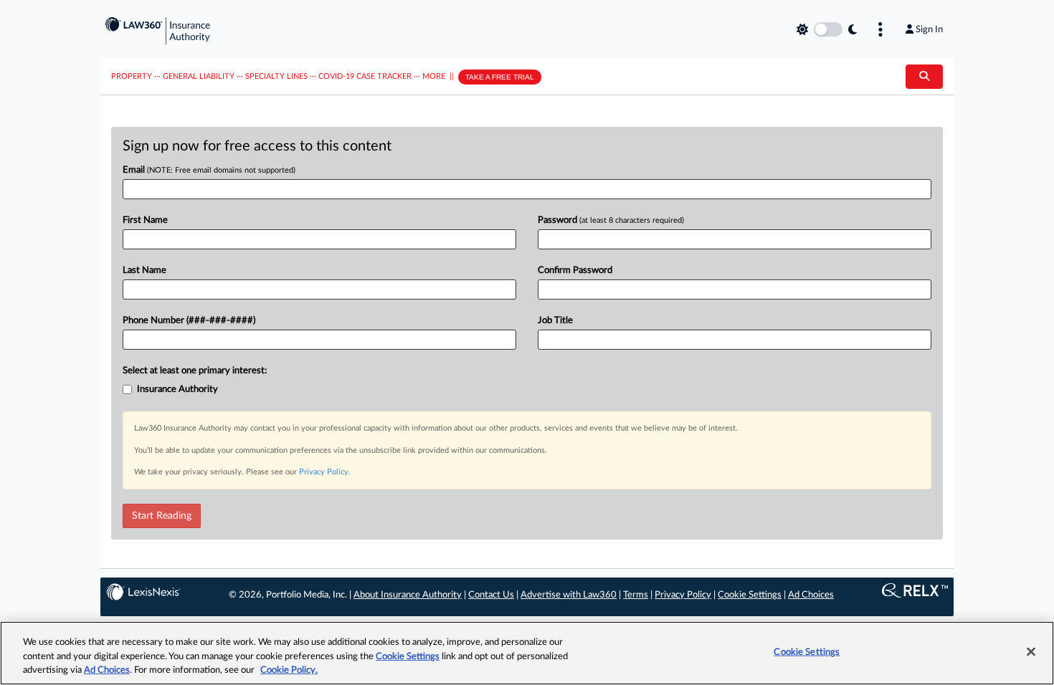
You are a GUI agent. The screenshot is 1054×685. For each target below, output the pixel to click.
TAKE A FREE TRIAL (499, 77)
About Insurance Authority (407, 595)
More (433, 76)
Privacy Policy (323, 472)
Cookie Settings (750, 595)
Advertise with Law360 (569, 595)
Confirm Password (575, 270)
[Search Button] (924, 76)
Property (131, 76)
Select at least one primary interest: (195, 370)
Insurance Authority (177, 389)
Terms (635, 595)
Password (611, 220)
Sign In (929, 29)
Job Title (555, 320)
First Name (145, 220)
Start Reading (161, 516)
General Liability (198, 76)
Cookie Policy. (289, 670)
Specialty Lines (276, 76)
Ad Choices (811, 595)
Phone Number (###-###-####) (189, 320)
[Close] (1031, 651)
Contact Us (491, 595)
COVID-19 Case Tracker (365, 76)
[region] (527, 653)
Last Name (144, 270)
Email (209, 170)
